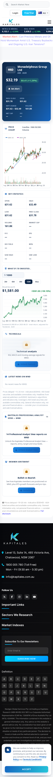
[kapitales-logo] (11, 22)
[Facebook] (12, 596)
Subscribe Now (27, 659)
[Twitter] (4, 596)
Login (15, 13)
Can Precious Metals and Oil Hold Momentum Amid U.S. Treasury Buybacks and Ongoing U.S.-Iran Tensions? (26, 40)
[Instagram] (19, 596)
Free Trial (29, 13)
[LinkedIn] (27, 596)
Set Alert (15, 88)
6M (13, 282)
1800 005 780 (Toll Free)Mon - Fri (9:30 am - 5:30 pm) (24, 567)
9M (20, 282)
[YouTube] (34, 596)
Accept (26, 769)
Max (37, 282)
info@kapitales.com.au (20, 576)
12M (28, 282)
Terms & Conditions (32, 759)
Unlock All (28, 490)
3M (5, 282)
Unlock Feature (27, 364)
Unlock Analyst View (28, 450)
